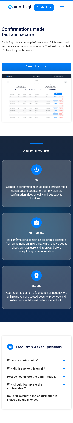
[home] (21, 5)
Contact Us (44, 7)
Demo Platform (36, 66)
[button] (61, 6)
